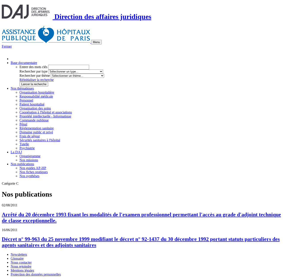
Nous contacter (21, 262)
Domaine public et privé (36, 132)
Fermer (7, 46)
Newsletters (19, 254)
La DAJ (16, 152)
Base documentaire (24, 63)
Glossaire (17, 258)
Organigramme (29, 156)
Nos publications (22, 164)
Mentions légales (22, 270)
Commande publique (34, 120)
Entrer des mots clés (33, 67)
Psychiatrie (27, 148)
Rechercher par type (33, 71)
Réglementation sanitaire (36, 128)
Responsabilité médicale (36, 96)
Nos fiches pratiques (33, 172)
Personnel (26, 100)
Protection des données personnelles (36, 274)
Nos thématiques (22, 88)
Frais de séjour (29, 136)
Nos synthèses (29, 176)
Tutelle (24, 144)
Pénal (23, 124)
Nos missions (28, 160)
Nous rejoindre (21, 266)
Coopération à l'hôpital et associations (45, 112)
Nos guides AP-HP (32, 168)
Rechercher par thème (34, 75)
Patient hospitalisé (31, 104)
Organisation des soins (35, 108)
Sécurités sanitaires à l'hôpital (39, 140)
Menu (96, 42)
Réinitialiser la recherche (36, 80)
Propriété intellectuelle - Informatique (45, 116)
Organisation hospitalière (36, 92)
